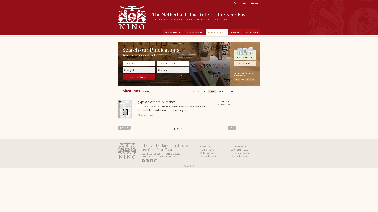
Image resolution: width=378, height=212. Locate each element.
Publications (216, 32)
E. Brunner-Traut (144, 114)
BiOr (237, 79)
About (236, 2)
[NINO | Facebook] (143, 161)
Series (221, 91)
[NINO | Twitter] (151, 161)
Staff (245, 2)
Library (236, 32)
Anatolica (249, 79)
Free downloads (245, 57)
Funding (252, 32)
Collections (194, 32)
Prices (231, 91)
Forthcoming (244, 63)
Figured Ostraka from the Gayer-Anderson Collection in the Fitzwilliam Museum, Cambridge (170, 108)
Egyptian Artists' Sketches (156, 102)
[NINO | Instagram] (147, 161)
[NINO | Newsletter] (155, 161)
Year (212, 91)
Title (203, 91)
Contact (254, 2)
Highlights (172, 32)
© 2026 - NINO (189, 166)
